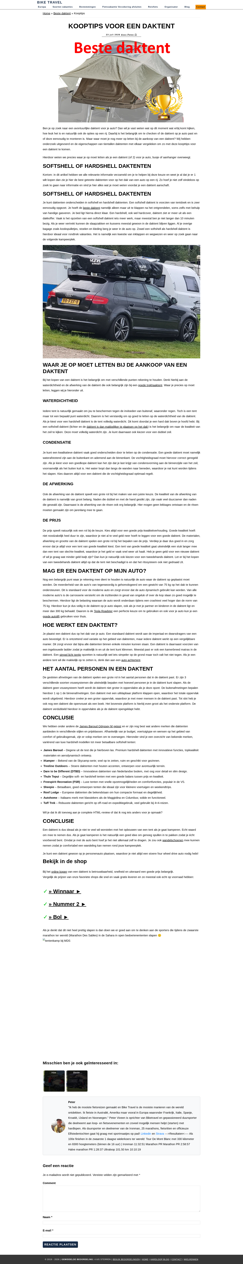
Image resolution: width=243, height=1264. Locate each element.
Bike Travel (49, 2)
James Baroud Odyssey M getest (100, 726)
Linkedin (146, 1133)
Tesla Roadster (103, 611)
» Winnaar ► (65, 891)
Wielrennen (191, 1259)
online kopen (59, 871)
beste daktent (91, 207)
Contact (176, 1259)
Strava (160, 1133)
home (145, 1259)
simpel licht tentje (70, 654)
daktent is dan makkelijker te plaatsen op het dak (117, 426)
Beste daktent (62, 13)
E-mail (48, 1230)
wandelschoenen (172, 840)
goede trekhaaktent (150, 385)
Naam (47, 1217)
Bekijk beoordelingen (126, 1259)
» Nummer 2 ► (67, 904)
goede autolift (51, 616)
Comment (49, 1183)
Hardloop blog (159, 1259)
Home (46, 13)
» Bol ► (59, 917)
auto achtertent (130, 660)
